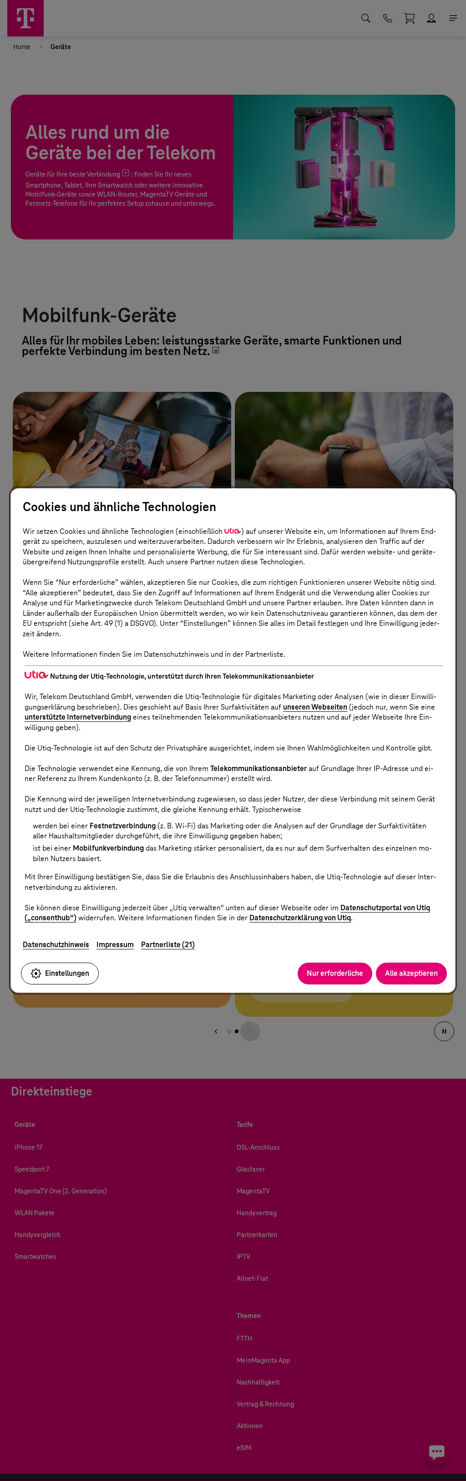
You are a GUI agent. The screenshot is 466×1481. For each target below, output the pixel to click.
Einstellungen (67, 973)
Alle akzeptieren (411, 973)
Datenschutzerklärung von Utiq (300, 918)
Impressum (115, 944)
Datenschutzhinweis (56, 944)
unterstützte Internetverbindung (78, 717)
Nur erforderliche (335, 973)
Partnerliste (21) (168, 944)
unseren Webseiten (315, 707)
